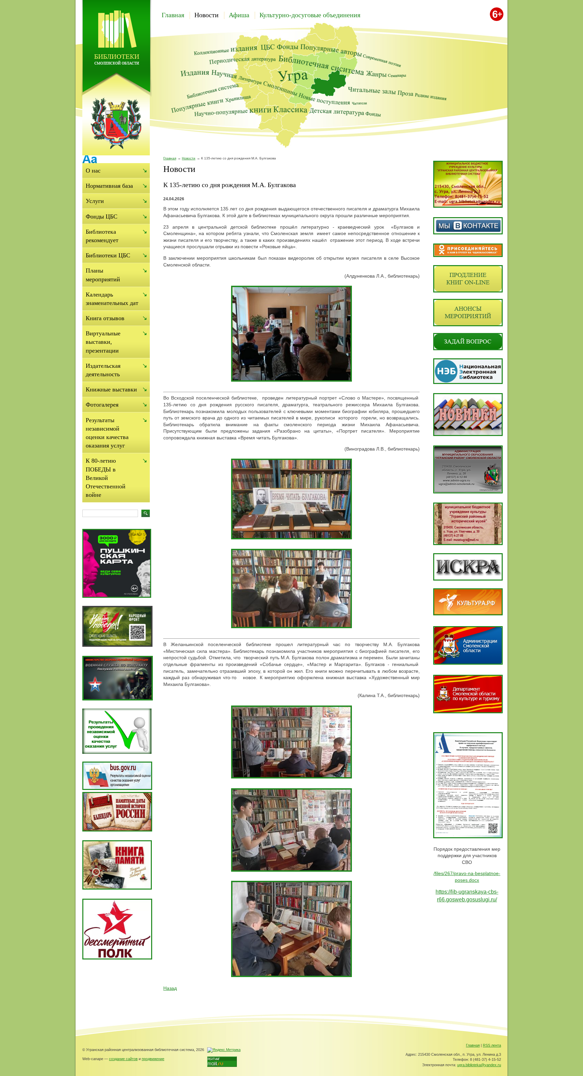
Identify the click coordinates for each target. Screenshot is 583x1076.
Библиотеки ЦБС (108, 255)
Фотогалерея (102, 404)
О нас (93, 170)
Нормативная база (109, 185)
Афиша (239, 15)
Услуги (95, 201)
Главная (173, 15)
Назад (170, 988)
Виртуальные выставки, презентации (103, 342)
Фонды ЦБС (101, 216)
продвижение (153, 1059)
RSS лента (492, 1045)
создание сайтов (123, 1059)
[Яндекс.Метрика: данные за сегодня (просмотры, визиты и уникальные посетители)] (224, 1050)
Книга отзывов (105, 318)
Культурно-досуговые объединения (309, 15)
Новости (206, 15)
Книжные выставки (111, 389)
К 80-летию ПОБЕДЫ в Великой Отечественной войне (106, 477)
